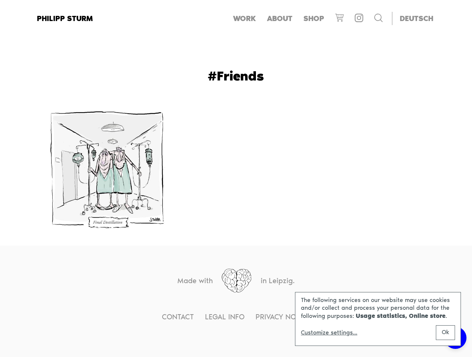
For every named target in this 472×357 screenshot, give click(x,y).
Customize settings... (329, 333)
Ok (445, 332)
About (279, 18)
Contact (178, 316)
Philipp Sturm (65, 18)
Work (244, 18)
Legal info (224, 316)
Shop (313, 18)
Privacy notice (283, 316)
